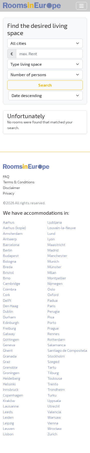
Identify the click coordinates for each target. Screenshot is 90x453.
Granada (9, 356)
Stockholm (56, 356)
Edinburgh (11, 322)
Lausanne (11, 406)
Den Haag (10, 306)
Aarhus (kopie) (14, 228)
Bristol (8, 272)
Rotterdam (56, 339)
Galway (9, 334)
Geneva (9, 345)
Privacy (8, 193)
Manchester (57, 255)
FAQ (6, 176)
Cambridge (11, 283)
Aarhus (8, 222)
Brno (6, 278)
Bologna (9, 261)
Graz (6, 361)
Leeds (8, 412)
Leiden (8, 417)
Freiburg (9, 328)
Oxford (53, 295)
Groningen (11, 373)
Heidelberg (11, 378)
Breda (7, 267)
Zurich (52, 434)
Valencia (54, 412)
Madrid (53, 250)
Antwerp (10, 239)
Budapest (11, 255)
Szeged (53, 361)
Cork (6, 295)
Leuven (8, 428)
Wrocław (55, 428)
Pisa (51, 317)
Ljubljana (55, 222)
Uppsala (54, 401)
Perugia (54, 311)
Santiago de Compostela (67, 350)
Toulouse (55, 378)
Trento (53, 384)
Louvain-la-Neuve (62, 228)
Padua (53, 300)
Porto (52, 322)
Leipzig (8, 423)
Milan (52, 272)
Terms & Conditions (18, 182)
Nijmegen (55, 283)
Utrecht (54, 406)
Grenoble (10, 367)
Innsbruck (10, 389)
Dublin (8, 311)
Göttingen (11, 339)
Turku (52, 395)
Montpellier (57, 278)
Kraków (9, 401)
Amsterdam (12, 233)
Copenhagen (13, 395)
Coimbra (9, 289)
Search (45, 85)
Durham (9, 317)
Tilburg (53, 373)
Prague (53, 328)
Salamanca (57, 345)
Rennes (54, 334)
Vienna (53, 423)
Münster (54, 267)
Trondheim (56, 389)
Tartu (52, 367)
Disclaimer (11, 188)
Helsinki (9, 384)
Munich (53, 261)
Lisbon (8, 434)
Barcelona (11, 245)
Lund (51, 233)
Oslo (51, 289)
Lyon (51, 239)
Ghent (8, 350)
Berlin (7, 250)
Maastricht (56, 245)
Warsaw (54, 417)
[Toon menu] (81, 6)
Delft (7, 300)
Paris (52, 306)
